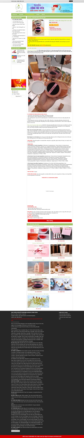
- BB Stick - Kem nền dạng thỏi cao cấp (18, 28)
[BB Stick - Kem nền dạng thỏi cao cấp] (38, 28)
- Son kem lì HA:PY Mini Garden (18, 22)
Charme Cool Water (36, 387)
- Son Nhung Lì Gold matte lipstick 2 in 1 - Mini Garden (18, 36)
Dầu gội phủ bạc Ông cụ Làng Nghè (33, 339)
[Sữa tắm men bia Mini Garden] (38, 267)
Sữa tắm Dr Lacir (29, 369)
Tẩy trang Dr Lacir (16, 368)
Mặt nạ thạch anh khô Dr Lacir (28, 373)
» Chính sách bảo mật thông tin (64, 314)
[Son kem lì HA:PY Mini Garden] (38, 250)
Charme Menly (23, 389)
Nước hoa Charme (23, 381)
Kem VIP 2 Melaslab (28, 377)
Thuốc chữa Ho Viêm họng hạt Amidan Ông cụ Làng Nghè (24, 331)
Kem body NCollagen (20, 425)
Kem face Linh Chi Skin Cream (34, 400)
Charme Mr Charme (36, 389)
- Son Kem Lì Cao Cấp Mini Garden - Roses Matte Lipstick (18, 31)
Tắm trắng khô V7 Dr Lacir (27, 371)
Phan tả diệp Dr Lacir (21, 376)
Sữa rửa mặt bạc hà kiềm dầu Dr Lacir (20, 361)
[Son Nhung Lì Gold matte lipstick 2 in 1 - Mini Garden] (38, 301)
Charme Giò (39, 385)
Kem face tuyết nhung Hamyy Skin (32, 344)
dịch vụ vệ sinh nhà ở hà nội (30, 325)
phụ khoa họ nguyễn (18, 326)
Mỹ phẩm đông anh (23, 408)
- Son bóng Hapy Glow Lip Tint (17, 21)
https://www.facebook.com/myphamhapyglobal (27, 315)
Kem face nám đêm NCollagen (32, 419)
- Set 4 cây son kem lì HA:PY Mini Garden (18, 25)
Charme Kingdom (29, 389)
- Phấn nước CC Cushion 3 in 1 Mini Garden (18, 39)
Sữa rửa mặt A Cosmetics (20, 357)
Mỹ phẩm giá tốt (21, 392)
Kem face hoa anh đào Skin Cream (30, 401)
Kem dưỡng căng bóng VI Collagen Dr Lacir (21, 374)
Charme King (13, 387)
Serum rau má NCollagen (32, 416)
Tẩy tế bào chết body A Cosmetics (22, 355)
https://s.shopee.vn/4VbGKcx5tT (53, 436)
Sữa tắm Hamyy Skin (28, 347)
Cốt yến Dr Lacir (35, 365)
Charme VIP (13, 384)
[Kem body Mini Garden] (61, 250)
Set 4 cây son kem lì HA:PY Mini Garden (61, 226)
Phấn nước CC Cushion (31, 50)
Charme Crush (40, 384)
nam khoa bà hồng (32, 326)
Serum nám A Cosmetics (29, 353)
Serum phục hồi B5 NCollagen (35, 424)
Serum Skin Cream (19, 401)
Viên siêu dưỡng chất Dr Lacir (19, 369)
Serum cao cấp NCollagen (21, 419)
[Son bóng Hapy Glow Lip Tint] (38, 233)
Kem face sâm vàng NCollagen (20, 414)
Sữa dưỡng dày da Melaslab (35, 379)
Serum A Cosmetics (31, 355)
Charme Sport (29, 387)
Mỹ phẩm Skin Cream (25, 400)
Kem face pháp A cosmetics (26, 350)
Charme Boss (24, 387)
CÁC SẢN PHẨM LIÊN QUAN (33, 224)
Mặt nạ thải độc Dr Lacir (17, 365)
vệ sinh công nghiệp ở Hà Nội (19, 325)
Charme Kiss (35, 384)
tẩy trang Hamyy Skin (20, 347)
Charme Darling (24, 384)
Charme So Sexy (26, 382)
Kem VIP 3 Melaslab (36, 377)
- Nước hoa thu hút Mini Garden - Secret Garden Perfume (18, 42)
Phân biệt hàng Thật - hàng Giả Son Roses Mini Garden (21, 61)
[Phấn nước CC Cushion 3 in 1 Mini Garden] (38, 284)
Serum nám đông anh (33, 409)
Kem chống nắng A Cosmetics (30, 352)
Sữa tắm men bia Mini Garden (38, 260)
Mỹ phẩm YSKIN (21, 395)
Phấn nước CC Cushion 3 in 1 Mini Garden (38, 277)
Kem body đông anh (30, 408)
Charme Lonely (30, 384)
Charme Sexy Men (17, 389)
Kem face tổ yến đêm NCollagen (33, 417)
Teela (25, 392)
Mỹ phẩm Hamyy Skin (24, 342)
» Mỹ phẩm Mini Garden (17, 19)
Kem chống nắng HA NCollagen (34, 422)
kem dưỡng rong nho (34, 427)
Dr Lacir (24, 360)
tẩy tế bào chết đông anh (17, 411)
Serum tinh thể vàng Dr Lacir (29, 366)
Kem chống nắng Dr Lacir (26, 365)
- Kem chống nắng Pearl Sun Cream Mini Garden (18, 33)
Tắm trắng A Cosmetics (20, 352)
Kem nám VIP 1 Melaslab (19, 377)
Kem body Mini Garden (61, 243)
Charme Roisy (20, 385)
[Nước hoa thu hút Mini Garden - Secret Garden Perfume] (61, 267)
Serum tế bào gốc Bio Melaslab (24, 379)
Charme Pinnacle (33, 385)
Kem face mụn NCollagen (23, 416)
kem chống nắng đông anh (27, 411)
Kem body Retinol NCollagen (30, 425)
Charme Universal (14, 385)
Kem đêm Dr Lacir (20, 363)
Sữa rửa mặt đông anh (24, 409)
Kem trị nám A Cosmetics (20, 353)
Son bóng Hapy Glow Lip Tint (38, 226)
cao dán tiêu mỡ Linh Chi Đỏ (16, 406)
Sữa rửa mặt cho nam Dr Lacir (33, 361)
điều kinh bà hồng (25, 326)
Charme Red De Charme (18, 390)
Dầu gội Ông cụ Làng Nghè (25, 333)
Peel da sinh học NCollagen (24, 424)
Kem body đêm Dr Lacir (17, 371)
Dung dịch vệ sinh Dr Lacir (30, 376)
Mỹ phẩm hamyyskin (32, 342)
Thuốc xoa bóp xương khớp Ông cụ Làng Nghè (30, 336)
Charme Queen (39, 382)
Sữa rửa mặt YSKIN (34, 395)
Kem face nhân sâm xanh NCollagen (33, 414)
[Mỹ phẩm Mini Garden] (19, 12)
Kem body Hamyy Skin (37, 347)
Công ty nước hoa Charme (18, 382)
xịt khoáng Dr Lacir (20, 366)
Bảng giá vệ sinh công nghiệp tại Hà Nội (28, 323)
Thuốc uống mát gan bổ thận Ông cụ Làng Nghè (26, 334)
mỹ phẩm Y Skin (27, 395)
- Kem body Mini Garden (16, 45)
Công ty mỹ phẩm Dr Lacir (18, 360)
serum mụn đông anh (36, 411)
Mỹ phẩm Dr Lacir (28, 358)
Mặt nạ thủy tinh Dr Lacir (28, 363)
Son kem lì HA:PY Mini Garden (38, 243)
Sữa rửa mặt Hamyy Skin (20, 344)
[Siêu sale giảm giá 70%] (18, 87)
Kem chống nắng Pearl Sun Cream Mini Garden (61, 277)
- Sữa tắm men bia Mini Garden (17, 44)
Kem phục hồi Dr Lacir (33, 374)
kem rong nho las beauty (25, 427)
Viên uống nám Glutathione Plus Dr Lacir (27, 368)
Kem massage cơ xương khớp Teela (33, 392)
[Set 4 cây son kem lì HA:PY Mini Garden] (61, 233)
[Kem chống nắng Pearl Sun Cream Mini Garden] (61, 284)
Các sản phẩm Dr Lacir (30, 360)
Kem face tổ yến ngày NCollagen (21, 417)
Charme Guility (19, 387)
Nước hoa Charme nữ (31, 381)
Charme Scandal (26, 385)
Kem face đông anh (16, 409)
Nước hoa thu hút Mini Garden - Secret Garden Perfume (61, 260)
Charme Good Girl (33, 382)
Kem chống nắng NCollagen (24, 422)
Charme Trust (18, 384)
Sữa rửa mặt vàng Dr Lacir (18, 373)
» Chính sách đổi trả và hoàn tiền (65, 315)
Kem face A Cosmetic (36, 350)
